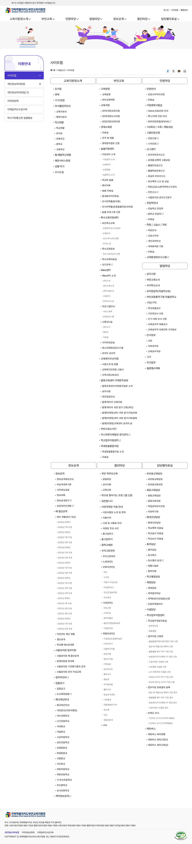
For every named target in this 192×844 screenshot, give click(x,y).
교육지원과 (61, 111)
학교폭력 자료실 (155, 528)
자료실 (105, 132)
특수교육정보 (108, 248)
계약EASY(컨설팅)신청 (159, 598)
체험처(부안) (109, 633)
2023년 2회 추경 (65, 573)
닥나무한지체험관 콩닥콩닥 (114, 434)
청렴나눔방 (153, 565)
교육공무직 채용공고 (157, 324)
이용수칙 (107, 517)
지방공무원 (153, 346)
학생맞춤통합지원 (110, 446)
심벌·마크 (59, 166)
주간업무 (151, 362)
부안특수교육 (108, 223)
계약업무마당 (154, 593)
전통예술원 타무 (110, 705)
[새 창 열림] (167, 71)
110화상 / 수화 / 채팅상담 (160, 127)
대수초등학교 (63, 715)
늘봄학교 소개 (109, 175)
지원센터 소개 (108, 154)
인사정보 (151, 335)
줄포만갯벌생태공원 (112, 623)
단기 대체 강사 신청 (157, 319)
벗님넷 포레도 (109, 694)
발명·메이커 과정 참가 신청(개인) (117, 407)
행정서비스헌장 (62, 160)
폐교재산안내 (62, 699)
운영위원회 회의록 (65, 661)
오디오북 (106, 264)
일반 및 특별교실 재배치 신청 (161, 646)
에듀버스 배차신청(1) (158, 739)
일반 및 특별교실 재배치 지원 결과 (163, 692)
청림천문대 (108, 720)
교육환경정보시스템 (157, 257)
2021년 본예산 (64, 598)
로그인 (166, 10)
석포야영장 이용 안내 (112, 506)
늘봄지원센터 (107, 148)
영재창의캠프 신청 (111, 143)
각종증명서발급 (154, 105)
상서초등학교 (63, 790)
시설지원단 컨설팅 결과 (158, 708)
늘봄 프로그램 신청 (111, 212)
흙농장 (106, 679)
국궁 (105, 715)
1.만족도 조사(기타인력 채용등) (162, 718)
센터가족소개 (108, 286)
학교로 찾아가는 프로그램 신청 (116, 495)
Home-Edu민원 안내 (158, 110)
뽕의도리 (107, 674)
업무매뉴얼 (153, 626)
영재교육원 (106, 127)
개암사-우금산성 (110, 582)
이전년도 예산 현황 (66, 634)
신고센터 (151, 149)
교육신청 (107, 489)
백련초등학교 (63, 774)
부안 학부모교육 (109, 473)
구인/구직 (151, 302)
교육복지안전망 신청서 (113, 369)
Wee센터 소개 (109, 275)
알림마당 (94, 19)
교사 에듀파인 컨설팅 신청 (160, 672)
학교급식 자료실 (155, 533)
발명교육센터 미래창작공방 (114, 380)
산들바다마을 (109, 649)
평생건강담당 (153, 517)
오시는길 (59, 172)
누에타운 (107, 613)
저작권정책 (12, 101)
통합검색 (184, 10)
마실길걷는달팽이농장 (113, 638)
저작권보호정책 (28, 832)
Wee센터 (106, 270)
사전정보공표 (63, 489)
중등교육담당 (153, 490)
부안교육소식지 (108, 428)
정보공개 (118, 19)
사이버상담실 (108, 342)
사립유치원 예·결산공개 (68, 655)
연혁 (57, 94)
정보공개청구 (63, 500)
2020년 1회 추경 (65, 624)
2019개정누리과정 (111, 116)
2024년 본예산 (64, 547)
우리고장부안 (108, 550)
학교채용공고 (154, 308)
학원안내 (152, 230)
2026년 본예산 (64, 522)
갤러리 (106, 332)
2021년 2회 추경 (65, 608)
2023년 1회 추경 (65, 568)
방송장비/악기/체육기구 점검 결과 (163, 702)
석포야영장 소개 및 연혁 (114, 512)
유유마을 (107, 654)
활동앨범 (152, 631)
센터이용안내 (108, 291)
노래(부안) (108, 561)
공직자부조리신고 (156, 154)
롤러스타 (107, 689)
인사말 (58, 88)
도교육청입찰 (63, 694)
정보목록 (61, 495)
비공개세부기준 (64, 484)
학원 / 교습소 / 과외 (157, 224)
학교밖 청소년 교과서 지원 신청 (162, 682)
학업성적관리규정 (156, 506)
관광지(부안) (109, 567)
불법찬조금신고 (155, 165)
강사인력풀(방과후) (111, 201)
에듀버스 (151, 728)
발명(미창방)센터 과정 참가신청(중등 (119, 418)
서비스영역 (107, 311)
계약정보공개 (62, 796)
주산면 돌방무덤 (110, 592)
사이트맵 (174, 10)
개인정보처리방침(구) (18, 92)
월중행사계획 (153, 368)
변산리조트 (108, 669)
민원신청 (152, 138)
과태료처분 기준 (155, 246)
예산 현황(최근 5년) (66, 517)
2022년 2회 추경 (65, 588)
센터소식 (106, 327)
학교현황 (59, 122)
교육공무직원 (154, 351)
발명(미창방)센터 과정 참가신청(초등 (119, 412)
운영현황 (106, 169)
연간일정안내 (108, 396)
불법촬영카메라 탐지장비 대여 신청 (163, 641)
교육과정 (105, 105)
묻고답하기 (108, 533)
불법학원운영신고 (156, 170)
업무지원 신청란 (155, 636)
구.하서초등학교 (64, 779)
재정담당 (151, 582)
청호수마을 (108, 659)
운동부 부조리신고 (156, 176)
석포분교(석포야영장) (67, 710)
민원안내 (151, 88)
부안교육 (47, 19)
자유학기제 (153, 511)
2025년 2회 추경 (65, 542)
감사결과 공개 (154, 560)
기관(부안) (108, 602)
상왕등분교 (62, 747)
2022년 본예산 (64, 578)
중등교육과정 (154, 501)
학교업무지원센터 (110, 440)
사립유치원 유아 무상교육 (69, 671)
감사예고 (152, 555)
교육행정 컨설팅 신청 (157, 667)
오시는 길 (107, 243)
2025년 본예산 (64, 532)
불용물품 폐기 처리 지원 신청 (161, 651)
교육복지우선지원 (110, 358)
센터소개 (106, 281)
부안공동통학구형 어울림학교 (161, 296)
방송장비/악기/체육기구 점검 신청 (163, 656)
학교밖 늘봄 (107, 180)
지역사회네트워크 (110, 375)
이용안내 (24, 63)
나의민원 (152, 143)
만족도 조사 (153, 713)
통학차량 (152, 571)
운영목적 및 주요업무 (112, 228)
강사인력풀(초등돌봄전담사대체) (117, 206)
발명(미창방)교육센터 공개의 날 (117, 423)
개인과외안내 (154, 241)
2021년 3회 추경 (65, 613)
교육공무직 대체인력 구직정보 (162, 329)
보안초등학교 (63, 742)
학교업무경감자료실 (157, 620)
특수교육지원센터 (110, 217)
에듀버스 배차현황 (156, 734)
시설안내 (106, 296)
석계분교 (61, 726)
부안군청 (107, 608)
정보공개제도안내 (65, 479)
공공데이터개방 (64, 505)
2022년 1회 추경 (65, 583)
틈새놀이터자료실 (110, 196)
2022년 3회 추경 (65, 593)
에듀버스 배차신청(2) (158, 745)
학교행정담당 (153, 576)
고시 (149, 356)
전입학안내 (152, 203)
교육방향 (105, 88)
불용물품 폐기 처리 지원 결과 (161, 697)
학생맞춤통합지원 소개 (113, 451)
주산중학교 (62, 785)
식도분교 (61, 763)
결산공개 (61, 639)
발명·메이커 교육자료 (112, 402)
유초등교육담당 (154, 473)
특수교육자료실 (109, 259)
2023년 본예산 (64, 563)
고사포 (106, 577)
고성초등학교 (63, 737)
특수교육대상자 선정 (111, 254)
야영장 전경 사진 (111, 528)
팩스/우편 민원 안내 (157, 116)
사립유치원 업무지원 (66, 650)
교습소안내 (153, 235)
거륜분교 (61, 758)
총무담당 (151, 544)
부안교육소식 (153, 279)
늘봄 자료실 (107, 190)
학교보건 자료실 (155, 538)
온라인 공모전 (108, 353)
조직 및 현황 (108, 138)
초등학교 (60, 138)
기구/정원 (60, 100)
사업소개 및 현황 (110, 364)
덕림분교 (61, 731)
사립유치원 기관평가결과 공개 (71, 666)
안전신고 (152, 192)
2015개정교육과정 (111, 110)
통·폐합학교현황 (63, 154)
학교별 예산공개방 (65, 644)
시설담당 (151, 609)
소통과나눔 (107, 322)
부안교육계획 (108, 99)
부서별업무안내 (62, 106)
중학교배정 (107, 545)
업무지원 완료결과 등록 (159, 687)
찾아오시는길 (108, 301)
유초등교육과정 (155, 484)
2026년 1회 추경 (65, 527)
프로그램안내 (108, 306)
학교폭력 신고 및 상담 (158, 181)
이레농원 (107, 664)
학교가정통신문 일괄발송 (19, 117)
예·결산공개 (61, 511)
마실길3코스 (109, 587)
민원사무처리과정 (156, 94)
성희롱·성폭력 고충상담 (159, 160)
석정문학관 (108, 628)
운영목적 (106, 164)
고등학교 (60, 149)
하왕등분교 (62, 753)
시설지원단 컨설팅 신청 (158, 662)
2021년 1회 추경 (65, 603)
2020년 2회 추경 (65, 629)
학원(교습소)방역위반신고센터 (162, 186)
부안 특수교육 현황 (111, 238)
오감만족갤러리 (155, 604)
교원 (150, 340)
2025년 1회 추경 (65, 537)
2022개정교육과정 (111, 121)
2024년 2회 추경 (65, 557)
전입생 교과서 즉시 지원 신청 (161, 677)
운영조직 (106, 233)
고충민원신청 (153, 132)
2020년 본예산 (64, 618)
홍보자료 (106, 185)
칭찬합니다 (107, 501)
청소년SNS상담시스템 (112, 347)
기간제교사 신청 (155, 313)
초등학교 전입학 (155, 208)
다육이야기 (108, 644)
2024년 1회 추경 (65, 552)
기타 (105, 725)
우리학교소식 (153, 285)
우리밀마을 (108, 684)
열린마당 (142, 19)
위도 (105, 572)
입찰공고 (60, 683)
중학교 (59, 144)
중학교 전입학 (154, 213)
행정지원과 (61, 117)
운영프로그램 (108, 316)
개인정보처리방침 (16, 84)
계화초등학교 (63, 769)
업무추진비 (61, 677)
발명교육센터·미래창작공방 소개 (117, 386)
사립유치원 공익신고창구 (160, 197)
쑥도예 (106, 710)
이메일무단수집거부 (17, 109)
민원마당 (70, 19)
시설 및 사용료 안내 (112, 523)
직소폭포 (107, 597)
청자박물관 (108, 618)
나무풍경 (107, 699)
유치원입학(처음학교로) (159, 291)
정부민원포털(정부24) (158, 121)
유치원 (59, 133)
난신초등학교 (63, 721)
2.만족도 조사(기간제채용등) (161, 723)
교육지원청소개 (19, 19)
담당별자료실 (169, 19)
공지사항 (106, 391)
